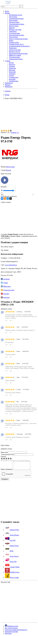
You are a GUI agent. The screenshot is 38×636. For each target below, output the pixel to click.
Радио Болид (14, 556)
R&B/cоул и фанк (15, 55)
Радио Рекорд (14, 535)
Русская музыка (14, 33)
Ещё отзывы (5, 445)
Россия (11, 63)
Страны (7, 61)
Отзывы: (15, 132)
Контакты (8, 633)
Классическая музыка (16, 35)
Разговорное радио (15, 15)
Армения (12, 74)
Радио (7, 11)
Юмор (11, 40)
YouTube (6, 294)
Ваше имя (4, 452)
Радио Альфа (14, 577)
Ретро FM (13, 561)
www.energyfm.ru (11, 265)
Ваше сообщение (7, 469)
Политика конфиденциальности (16, 630)
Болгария (12, 79)
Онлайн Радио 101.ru (16, 44)
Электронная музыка (16, 18)
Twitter (5, 283)
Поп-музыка (13, 20)
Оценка (3, 456)
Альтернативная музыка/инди (19, 46)
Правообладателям (11, 631)
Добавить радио (12, 626)
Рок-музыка (13, 17)
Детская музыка (14, 57)
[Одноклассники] (5, 198)
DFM (11, 551)
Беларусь (12, 64)
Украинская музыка (16, 59)
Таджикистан (13, 77)
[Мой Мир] (7, 198)
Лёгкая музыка (14, 22)
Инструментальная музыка (18, 53)
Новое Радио (14, 546)
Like (35, 195)
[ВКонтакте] (2, 198)
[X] (10, 198)
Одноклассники (8, 290)
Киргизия (12, 72)
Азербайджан (13, 81)
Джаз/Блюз (13, 31)
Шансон (12, 28)
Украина (12, 66)
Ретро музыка (13, 26)
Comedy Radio (14, 567)
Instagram (6, 297)
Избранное (8, 86)
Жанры (7, 13)
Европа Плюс (14, 530)
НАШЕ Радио (14, 572)
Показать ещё (5, 582)
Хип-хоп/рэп (13, 37)
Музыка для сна (14, 51)
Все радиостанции (11, 628)
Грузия (11, 75)
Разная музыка (14, 42)
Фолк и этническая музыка (18, 39)
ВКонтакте (7, 286)
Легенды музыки (15, 50)
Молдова (12, 70)
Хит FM (12, 540)
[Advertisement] (19, 115)
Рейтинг (8, 85)
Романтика (13, 48)
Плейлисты (9, 83)
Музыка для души (15, 29)
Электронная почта (7, 454)
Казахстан (12, 68)
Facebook (6, 279)
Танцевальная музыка (16, 24)
